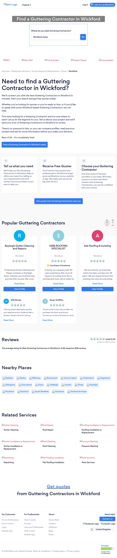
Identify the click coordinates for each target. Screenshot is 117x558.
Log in (85, 4)
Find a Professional (10, 519)
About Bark (54, 519)
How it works (7, 523)
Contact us (107, 518)
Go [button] (83, 36)
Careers (52, 523)
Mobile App (7, 530)
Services (5, 71)
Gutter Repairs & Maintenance (46, 71)
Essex (64, 71)
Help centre (29, 530)
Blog (51, 530)
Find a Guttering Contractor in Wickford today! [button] (24, 144)
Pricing (27, 523)
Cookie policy (59, 551)
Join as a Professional (33, 527)
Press (51, 534)
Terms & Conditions (42, 551)
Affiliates (53, 527)
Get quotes (58, 486)
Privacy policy (73, 551)
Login (4, 527)
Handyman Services (20, 71)
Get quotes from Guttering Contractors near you (58, 201)
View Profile (19, 289)
